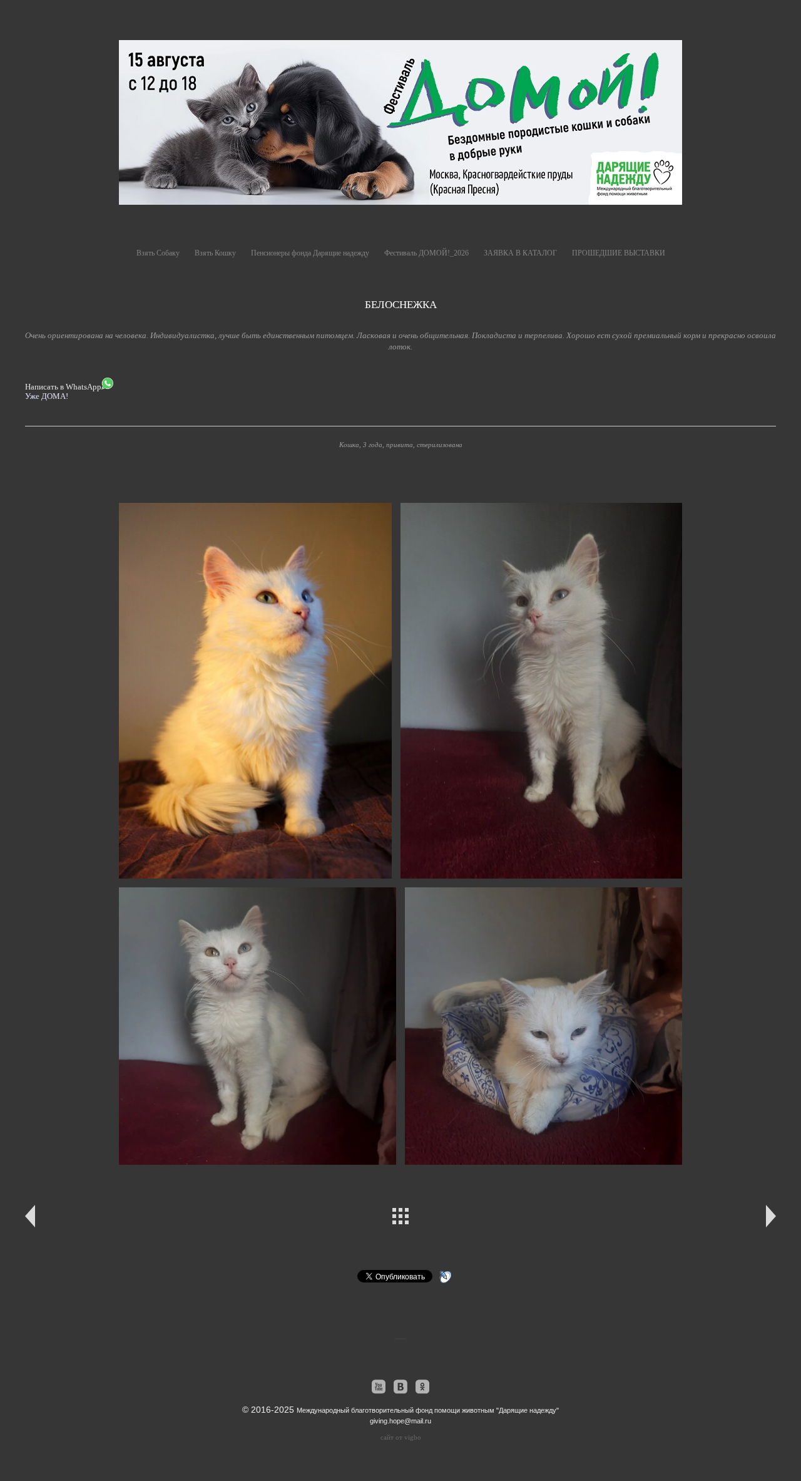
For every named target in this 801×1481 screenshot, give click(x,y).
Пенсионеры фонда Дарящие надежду (310, 253)
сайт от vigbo (400, 1437)
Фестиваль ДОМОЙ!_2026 (426, 253)
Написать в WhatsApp (63, 386)
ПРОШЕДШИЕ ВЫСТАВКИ (618, 253)
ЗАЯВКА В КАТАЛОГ (520, 253)
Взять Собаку (158, 253)
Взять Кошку (215, 253)
